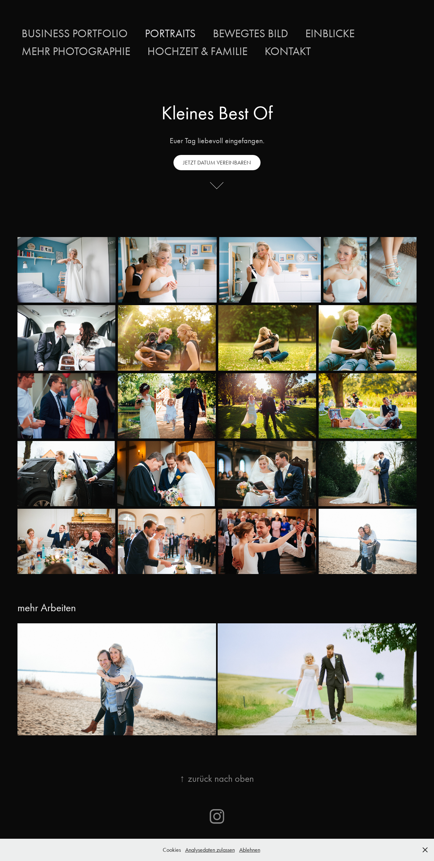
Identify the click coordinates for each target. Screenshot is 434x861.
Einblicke (330, 33)
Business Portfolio (75, 33)
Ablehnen (249, 849)
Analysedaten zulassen (210, 849)
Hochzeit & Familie (197, 51)
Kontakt (288, 51)
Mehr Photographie (76, 51)
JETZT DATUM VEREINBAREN (217, 162)
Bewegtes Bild (250, 33)
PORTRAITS (170, 33)
